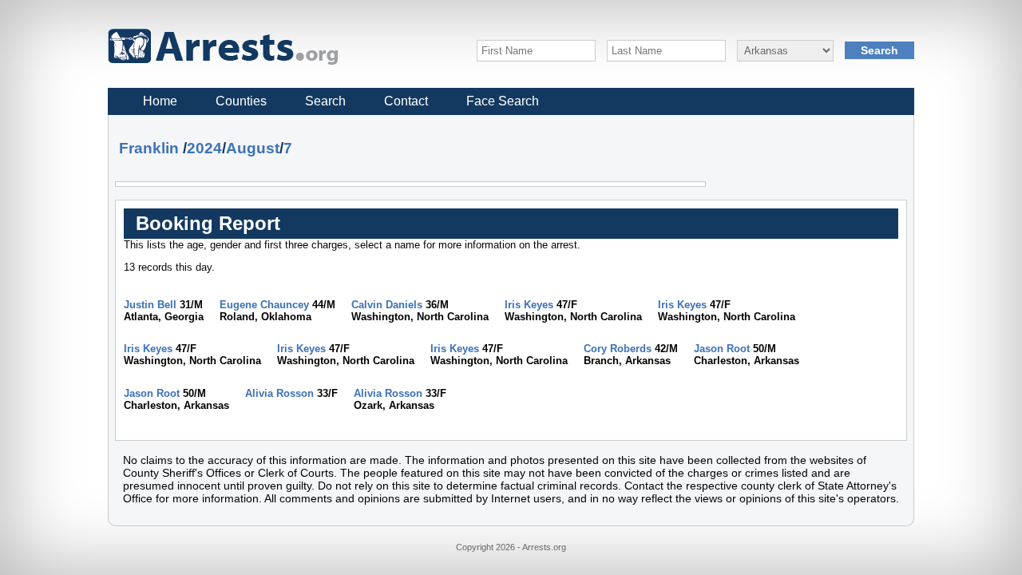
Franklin (149, 148)
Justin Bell (150, 305)
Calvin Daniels (386, 305)
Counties (241, 101)
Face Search (502, 101)
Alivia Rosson (279, 393)
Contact (406, 101)
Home (160, 101)
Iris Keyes (529, 305)
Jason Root (722, 349)
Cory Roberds (618, 349)
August (252, 148)
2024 (204, 148)
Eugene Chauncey (264, 305)
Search (325, 101)
